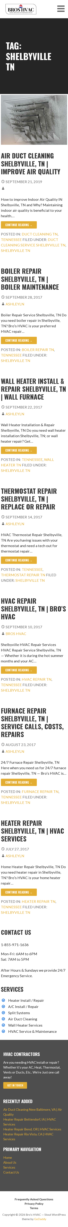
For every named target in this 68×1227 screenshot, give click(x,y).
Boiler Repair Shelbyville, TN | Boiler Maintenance (30, 278)
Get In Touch (15, 1085)
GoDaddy (40, 1219)
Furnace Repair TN (40, 791)
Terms (34, 1208)
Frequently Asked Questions (34, 1199)
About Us (9, 1162)
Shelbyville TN (15, 250)
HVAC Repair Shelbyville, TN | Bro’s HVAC (33, 608)
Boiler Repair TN (38, 349)
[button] (62, 8)
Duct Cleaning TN (40, 234)
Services (9, 1167)
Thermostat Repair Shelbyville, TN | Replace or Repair (29, 498)
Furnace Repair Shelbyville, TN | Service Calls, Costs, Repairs (32, 722)
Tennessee (11, 239)
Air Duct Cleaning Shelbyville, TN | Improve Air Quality (30, 163)
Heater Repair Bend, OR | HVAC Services (32, 1129)
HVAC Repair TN (36, 679)
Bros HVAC (16, 633)
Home (7, 1157)
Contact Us (11, 1172)
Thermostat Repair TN (23, 575)
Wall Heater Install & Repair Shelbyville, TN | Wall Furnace (33, 388)
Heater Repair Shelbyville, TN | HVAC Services (32, 830)
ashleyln (15, 304)
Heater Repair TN (38, 901)
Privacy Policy (34, 1203)
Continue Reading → (18, 225)
